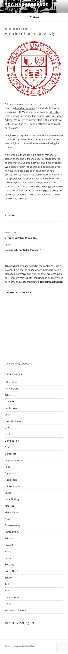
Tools (8, 590)
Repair (8, 558)
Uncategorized (13, 597)
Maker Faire (11, 512)
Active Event (12, 388)
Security (9, 564)
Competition (12, 440)
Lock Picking (12, 499)
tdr (25, 29)
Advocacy (10, 395)
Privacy (9, 538)
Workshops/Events (15, 610)
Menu (36, 17)
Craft (8, 447)
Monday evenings (25, 108)
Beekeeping (11, 408)
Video (8, 603)
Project (9, 545)
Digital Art (10, 453)
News (12, 215)
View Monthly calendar (17, 363)
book (7, 414)
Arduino (9, 401)
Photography (12, 531)
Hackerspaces (13, 486)
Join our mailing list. (51, 281)
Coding (9, 434)
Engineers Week (14, 460)
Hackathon (11, 479)
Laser (8, 492)
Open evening (12, 525)
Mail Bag (9, 506)
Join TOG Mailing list (19, 623)
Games (9, 473)
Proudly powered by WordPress (21, 646)
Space (8, 577)
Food (7, 466)
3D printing (11, 382)
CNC (7, 427)
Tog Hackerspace (26, 4)
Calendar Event (13, 421)
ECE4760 (54, 112)
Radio (8, 551)
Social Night (11, 571)
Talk (7, 584)
